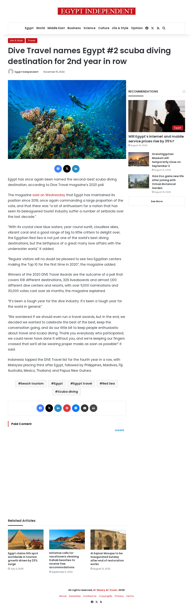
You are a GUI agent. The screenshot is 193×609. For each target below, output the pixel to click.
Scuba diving (68, 391)
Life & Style (120, 28)
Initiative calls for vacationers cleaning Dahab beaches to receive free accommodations (64, 560)
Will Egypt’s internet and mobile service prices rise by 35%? (156, 138)
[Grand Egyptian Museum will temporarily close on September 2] (138, 159)
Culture (103, 28)
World (40, 28)
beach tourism (32, 383)
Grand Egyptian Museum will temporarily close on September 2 (166, 160)
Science (89, 28)
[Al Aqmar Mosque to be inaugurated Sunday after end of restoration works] (108, 540)
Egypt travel (82, 383)
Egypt (29, 28)
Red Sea (108, 383)
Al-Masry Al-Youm (105, 590)
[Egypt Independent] (97, 11)
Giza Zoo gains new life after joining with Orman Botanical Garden (168, 182)
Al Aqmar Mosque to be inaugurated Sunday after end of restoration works (107, 558)
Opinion (137, 28)
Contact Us (89, 596)
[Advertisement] (67, 473)
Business (74, 28)
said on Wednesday (48, 195)
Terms (130, 596)
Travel (31, 40)
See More (157, 201)
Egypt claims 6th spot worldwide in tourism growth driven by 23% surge (23, 558)
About (63, 596)
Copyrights (105, 596)
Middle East (56, 28)
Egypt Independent (26, 71)
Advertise (75, 596)
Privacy (119, 596)
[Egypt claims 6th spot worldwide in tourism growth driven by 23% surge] (26, 540)
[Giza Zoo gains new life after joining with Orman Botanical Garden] (138, 181)
